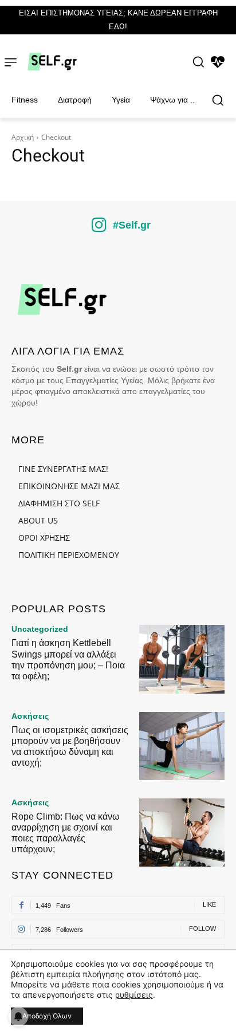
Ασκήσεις (30, 716)
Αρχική (22, 137)
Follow (202, 928)
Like (209, 904)
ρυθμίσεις (134, 994)
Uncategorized (39, 629)
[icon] (99, 229)
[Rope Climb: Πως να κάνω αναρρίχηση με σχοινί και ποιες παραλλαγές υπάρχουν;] (182, 832)
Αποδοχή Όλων (47, 1016)
